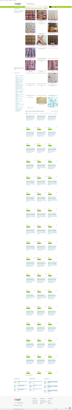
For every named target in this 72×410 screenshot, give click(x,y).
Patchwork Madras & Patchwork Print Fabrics (52, 131)
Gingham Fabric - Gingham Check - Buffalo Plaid (30, 261)
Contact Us (49, 401)
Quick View (28, 129)
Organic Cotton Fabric (35, 403)
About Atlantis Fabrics (42, 400)
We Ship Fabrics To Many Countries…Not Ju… (19, 68)
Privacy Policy (49, 402)
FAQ (40, 404)
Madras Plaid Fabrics (35, 400)
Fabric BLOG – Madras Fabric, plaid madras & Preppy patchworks (43, 402)
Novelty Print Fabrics (35, 402)
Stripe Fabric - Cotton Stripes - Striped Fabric (41, 196)
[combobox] (34, 7)
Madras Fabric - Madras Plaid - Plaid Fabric (30, 115)
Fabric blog (15, 67)
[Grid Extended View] (27, 113)
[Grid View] (26, 113)
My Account (49, 400)
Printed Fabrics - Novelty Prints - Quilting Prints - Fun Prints (41, 245)
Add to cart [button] (34, 127)
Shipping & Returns (50, 403)
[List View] (28, 113)
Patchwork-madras (35, 401)
